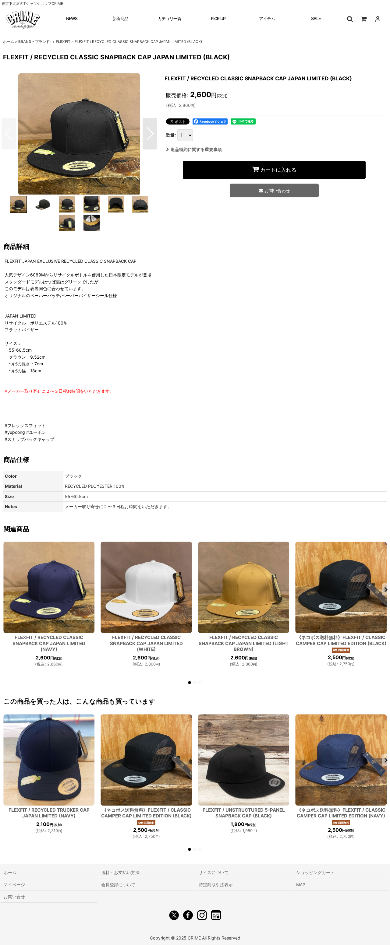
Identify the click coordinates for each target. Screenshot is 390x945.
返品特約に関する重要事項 (196, 149)
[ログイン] (378, 19)
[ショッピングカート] (364, 19)
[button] (350, 19)
